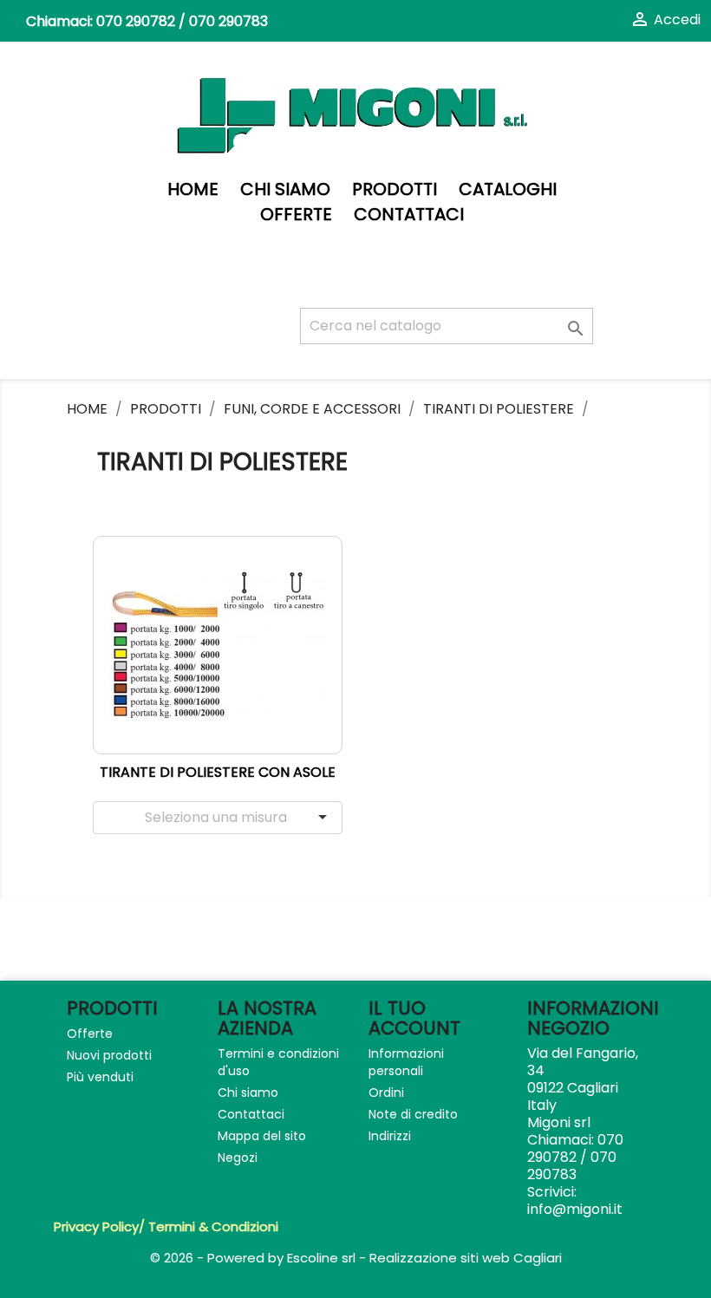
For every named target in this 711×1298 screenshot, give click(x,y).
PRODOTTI (394, 189)
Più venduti (100, 1077)
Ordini (386, 1092)
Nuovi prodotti (109, 1055)
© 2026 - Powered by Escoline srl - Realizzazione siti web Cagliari (356, 1258)
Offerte (296, 214)
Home (193, 189)
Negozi (238, 1157)
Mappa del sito (262, 1136)
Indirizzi (390, 1136)
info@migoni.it (575, 1209)
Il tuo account (414, 1017)
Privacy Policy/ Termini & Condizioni (166, 1226)
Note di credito (413, 1114)
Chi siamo (285, 189)
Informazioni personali (406, 1062)
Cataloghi (508, 189)
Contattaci (409, 214)
